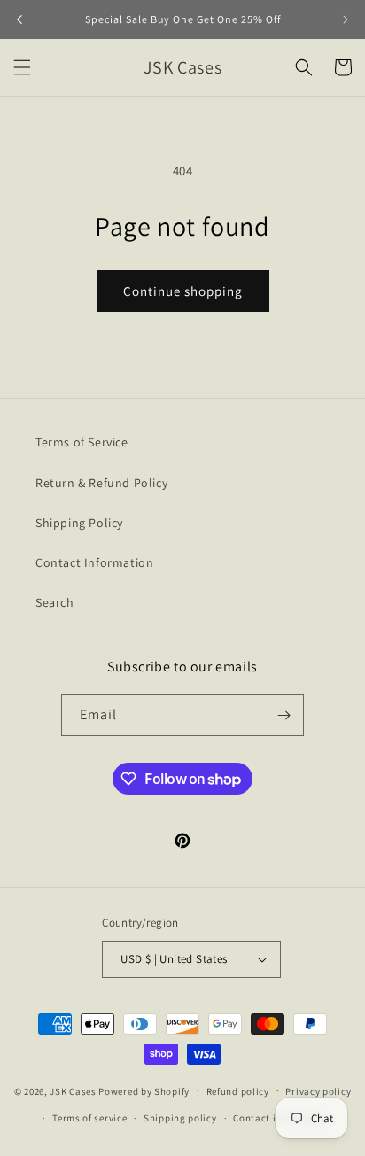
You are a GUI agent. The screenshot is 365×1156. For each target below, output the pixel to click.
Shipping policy (180, 1118)
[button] (22, 67)
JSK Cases (73, 1090)
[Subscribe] (283, 715)
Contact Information (94, 562)
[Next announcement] (345, 19)
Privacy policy (318, 1091)
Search (54, 602)
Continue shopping (183, 291)
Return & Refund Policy (101, 483)
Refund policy (237, 1091)
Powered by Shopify (144, 1090)
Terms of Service (81, 442)
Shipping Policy (79, 523)
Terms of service (89, 1118)
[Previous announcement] (19, 19)
